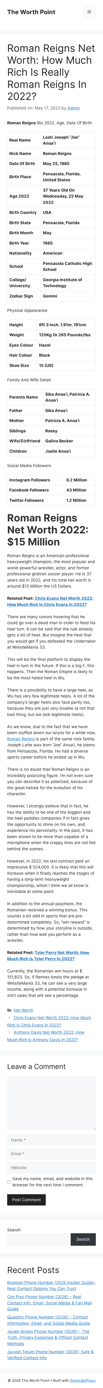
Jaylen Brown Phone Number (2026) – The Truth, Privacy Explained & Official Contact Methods (48, 1337)
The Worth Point (31, 12)
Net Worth (23, 1010)
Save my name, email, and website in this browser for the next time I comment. (52, 1181)
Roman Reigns (21, 739)
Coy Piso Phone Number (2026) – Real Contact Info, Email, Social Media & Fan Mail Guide (49, 1302)
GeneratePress (83, 1380)
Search (14, 1230)
